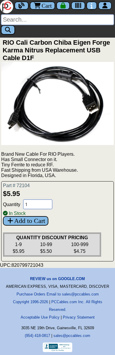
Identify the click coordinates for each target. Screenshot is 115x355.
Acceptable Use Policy (40, 317)
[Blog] (21, 5)
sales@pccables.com (71, 335)
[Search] (8, 30)
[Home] (7, 6)
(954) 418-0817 (37, 335)
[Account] (105, 5)
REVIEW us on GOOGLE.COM (57, 279)
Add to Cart (29, 220)
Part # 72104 (16, 185)
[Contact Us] (91, 5)
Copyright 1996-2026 (30, 302)
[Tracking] (78, 5)
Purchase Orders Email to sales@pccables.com (58, 294)
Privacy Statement (79, 317)
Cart (47, 5)
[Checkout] (63, 5)
